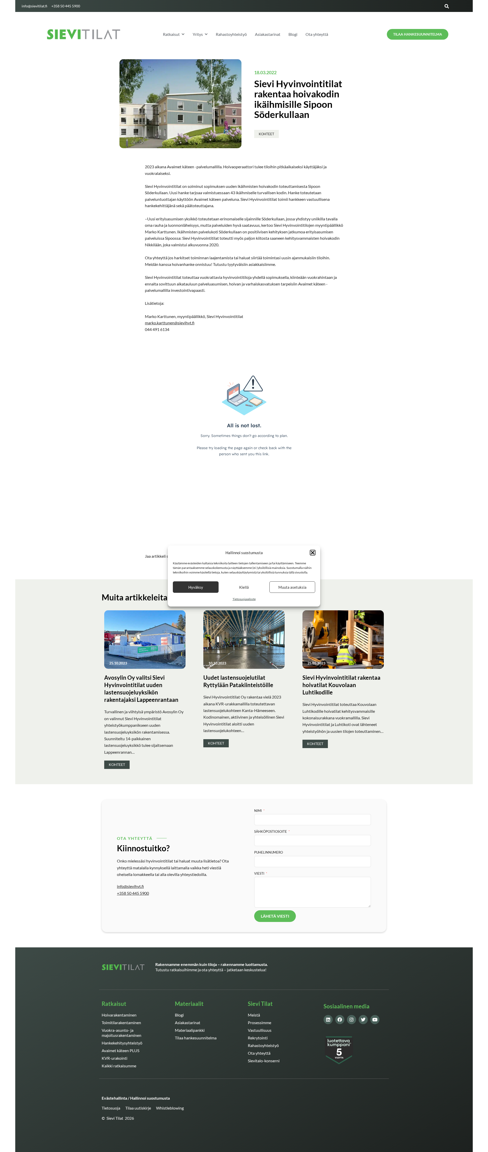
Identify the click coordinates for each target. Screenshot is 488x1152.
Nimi (258, 811)
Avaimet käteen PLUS (120, 1050)
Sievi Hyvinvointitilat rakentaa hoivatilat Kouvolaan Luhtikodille (341, 685)
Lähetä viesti (275, 916)
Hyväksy (195, 587)
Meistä (254, 1014)
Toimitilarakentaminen (121, 1022)
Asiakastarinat (187, 1022)
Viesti (259, 873)
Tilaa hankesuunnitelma (196, 1037)
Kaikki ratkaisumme (119, 1065)
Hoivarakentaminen (119, 1014)
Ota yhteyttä (259, 1053)
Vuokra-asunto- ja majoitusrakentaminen (121, 1033)
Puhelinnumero (268, 852)
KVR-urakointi (114, 1058)
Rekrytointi (258, 1037)
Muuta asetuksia (292, 587)
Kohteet (266, 134)
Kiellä (244, 587)
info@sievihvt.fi (130, 886)
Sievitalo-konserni (264, 1060)
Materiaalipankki (190, 1030)
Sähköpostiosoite (270, 831)
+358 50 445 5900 (133, 893)
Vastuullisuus (259, 1030)
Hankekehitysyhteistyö (122, 1042)
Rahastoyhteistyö (263, 1045)
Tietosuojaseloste (244, 599)
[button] (312, 552)
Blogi (179, 1014)
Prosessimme (259, 1022)
